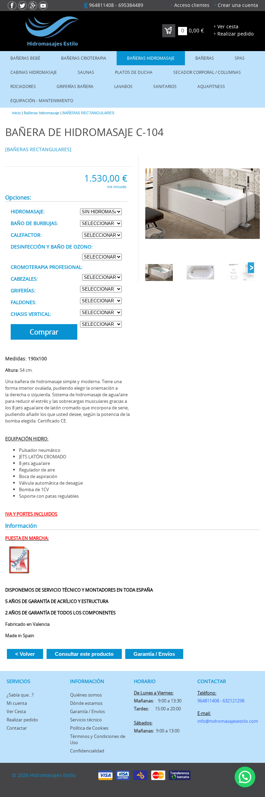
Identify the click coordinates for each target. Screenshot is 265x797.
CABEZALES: (24, 278)
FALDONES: (24, 302)
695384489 (130, 5)
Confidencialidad (87, 751)
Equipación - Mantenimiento (41, 101)
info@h (204, 721)
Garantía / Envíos (154, 654)
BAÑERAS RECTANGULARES (88, 113)
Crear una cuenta (238, 5)
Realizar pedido (235, 33)
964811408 (101, 5)
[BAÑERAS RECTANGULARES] (38, 149)
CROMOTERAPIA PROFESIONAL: (47, 267)
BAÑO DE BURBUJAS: (34, 223)
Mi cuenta (17, 703)
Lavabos (123, 86)
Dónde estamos (86, 703)
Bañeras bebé (25, 58)
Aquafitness (211, 86)
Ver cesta (227, 26)
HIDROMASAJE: (28, 211)
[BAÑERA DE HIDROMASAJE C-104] (202, 204)
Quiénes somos (86, 695)
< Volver (25, 654)
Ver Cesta (16, 711)
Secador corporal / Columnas (207, 72)
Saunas (86, 72)
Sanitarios (165, 86)
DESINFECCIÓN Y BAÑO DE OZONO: (52, 246)
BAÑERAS (204, 58)
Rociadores (23, 86)
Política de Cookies (89, 728)
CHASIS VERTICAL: (31, 314)
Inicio (16, 113)
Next (250, 267)
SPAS (240, 58)
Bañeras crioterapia (83, 58)
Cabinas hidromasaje (33, 72)
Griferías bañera (75, 86)
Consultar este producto (84, 654)
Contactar (17, 728)
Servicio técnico (86, 720)
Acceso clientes (191, 5)
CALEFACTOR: (26, 235)
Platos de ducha (134, 72)
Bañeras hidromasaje (151, 58)
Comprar (44, 332)
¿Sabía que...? (20, 695)
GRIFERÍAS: (23, 290)
